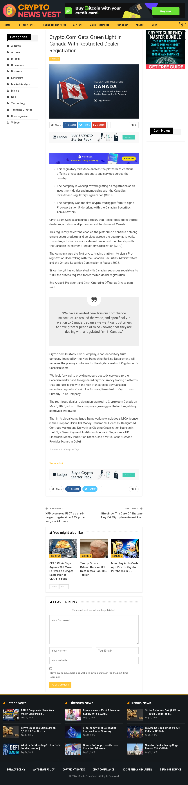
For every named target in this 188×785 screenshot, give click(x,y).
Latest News (25, 25)
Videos (15, 122)
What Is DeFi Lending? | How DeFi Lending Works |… (40, 747)
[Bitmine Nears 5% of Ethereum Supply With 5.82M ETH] (73, 715)
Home (7, 25)
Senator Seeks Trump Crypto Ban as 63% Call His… (162, 747)
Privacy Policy (16, 769)
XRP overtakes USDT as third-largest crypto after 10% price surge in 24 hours (65, 517)
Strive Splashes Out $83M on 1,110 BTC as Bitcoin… (162, 712)
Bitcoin (15, 58)
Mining (140, 25)
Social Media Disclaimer (137, 769)
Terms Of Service (170, 769)
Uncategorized (20, 116)
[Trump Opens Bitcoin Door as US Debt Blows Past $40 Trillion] (94, 548)
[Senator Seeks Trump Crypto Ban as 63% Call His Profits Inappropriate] (135, 749)
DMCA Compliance (103, 769)
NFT (13, 97)
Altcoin (15, 52)
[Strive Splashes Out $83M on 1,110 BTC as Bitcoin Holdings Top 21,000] (11, 732)
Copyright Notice (74, 769)
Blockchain (17, 65)
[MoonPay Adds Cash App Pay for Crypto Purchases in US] (125, 548)
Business (54, 59)
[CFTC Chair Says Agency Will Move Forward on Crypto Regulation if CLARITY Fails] (63, 548)
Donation (123, 25)
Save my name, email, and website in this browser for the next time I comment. (89, 675)
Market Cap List (99, 25)
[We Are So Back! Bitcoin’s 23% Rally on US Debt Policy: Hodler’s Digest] (135, 732)
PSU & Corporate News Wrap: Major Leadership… (38, 712)
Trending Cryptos (54, 25)
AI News (77, 25)
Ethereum (17, 77)
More (155, 25)
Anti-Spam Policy (44, 769)
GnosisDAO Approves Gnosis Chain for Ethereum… (100, 747)
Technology (18, 103)
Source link (56, 463)
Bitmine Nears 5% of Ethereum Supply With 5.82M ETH (101, 712)
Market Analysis (20, 84)
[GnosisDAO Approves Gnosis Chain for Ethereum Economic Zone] (73, 749)
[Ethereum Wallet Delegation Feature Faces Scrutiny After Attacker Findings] (73, 732)
